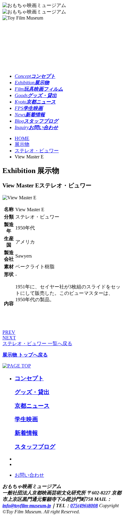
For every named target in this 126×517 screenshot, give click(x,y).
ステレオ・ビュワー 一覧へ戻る (37, 343)
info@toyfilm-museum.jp (26, 505)
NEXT (9, 337)
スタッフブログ (35, 446)
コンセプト (29, 378)
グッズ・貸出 (32, 392)
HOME (22, 138)
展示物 (22, 144)
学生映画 (26, 419)
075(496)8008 (84, 505)
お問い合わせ (29, 475)
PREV (8, 332)
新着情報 (26, 433)
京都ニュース (32, 406)
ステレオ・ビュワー (37, 150)
